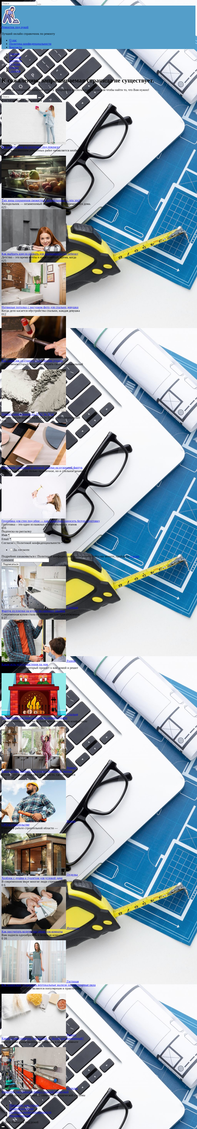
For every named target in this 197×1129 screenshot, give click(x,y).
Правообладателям (21, 1108)
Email (6, 539)
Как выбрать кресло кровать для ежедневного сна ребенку (40, 253)
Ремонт (14, 67)
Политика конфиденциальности (30, 43)
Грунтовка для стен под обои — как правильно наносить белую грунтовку (51, 521)
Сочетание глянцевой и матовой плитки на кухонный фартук (42, 467)
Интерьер (15, 60)
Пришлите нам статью (24, 1105)
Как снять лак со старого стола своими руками (32, 360)
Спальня (14, 71)
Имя (5, 535)
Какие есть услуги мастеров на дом (25, 664)
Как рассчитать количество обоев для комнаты (32, 931)
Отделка (14, 64)
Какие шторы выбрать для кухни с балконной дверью (37, 771)
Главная (14, 53)
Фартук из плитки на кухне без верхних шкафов (33, 611)
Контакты (15, 47)
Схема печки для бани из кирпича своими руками (34, 717)
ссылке (134, 556)
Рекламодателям (20, 1115)
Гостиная (15, 57)
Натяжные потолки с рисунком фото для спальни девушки (40, 307)
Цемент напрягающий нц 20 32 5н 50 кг (28, 414)
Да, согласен (21, 549)
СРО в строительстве (15, 824)
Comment (7, 560)
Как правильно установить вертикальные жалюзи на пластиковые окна (49, 985)
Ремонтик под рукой (15, 27)
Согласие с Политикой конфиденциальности (32, 543)
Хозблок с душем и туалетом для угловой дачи (32, 878)
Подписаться (10, 564)
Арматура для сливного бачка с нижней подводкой (35, 1091)
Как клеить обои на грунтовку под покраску (31, 147)
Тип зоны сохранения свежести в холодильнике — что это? (41, 200)
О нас (13, 40)
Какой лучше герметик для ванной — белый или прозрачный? (43, 1038)
